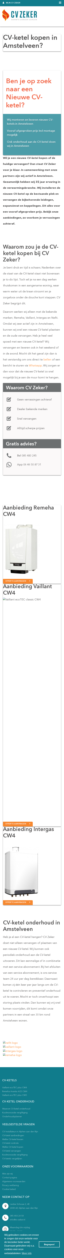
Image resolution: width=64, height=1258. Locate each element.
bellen (47, 359)
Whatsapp (35, 365)
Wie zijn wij (7, 1174)
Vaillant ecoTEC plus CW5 (14, 1095)
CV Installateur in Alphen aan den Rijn (20, 1132)
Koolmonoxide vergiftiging (15, 1155)
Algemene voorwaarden (13, 1182)
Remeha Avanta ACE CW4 (14, 1091)
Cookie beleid (9, 1189)
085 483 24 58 (17, 1216)
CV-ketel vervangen (11, 1151)
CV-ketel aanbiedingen (13, 1136)
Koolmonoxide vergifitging (15, 1113)
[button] (18, 581)
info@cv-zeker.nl (17, 1220)
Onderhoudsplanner (12, 1117)
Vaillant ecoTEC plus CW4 (14, 1088)
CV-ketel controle (10, 1143)
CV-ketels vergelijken (12, 1159)
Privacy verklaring (10, 1185)
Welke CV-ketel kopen (12, 1147)
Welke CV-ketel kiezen (12, 1139)
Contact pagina (9, 1178)
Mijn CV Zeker (13, 3)
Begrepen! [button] (49, 1244)
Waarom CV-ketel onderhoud (16, 1109)
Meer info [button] (27, 1253)
